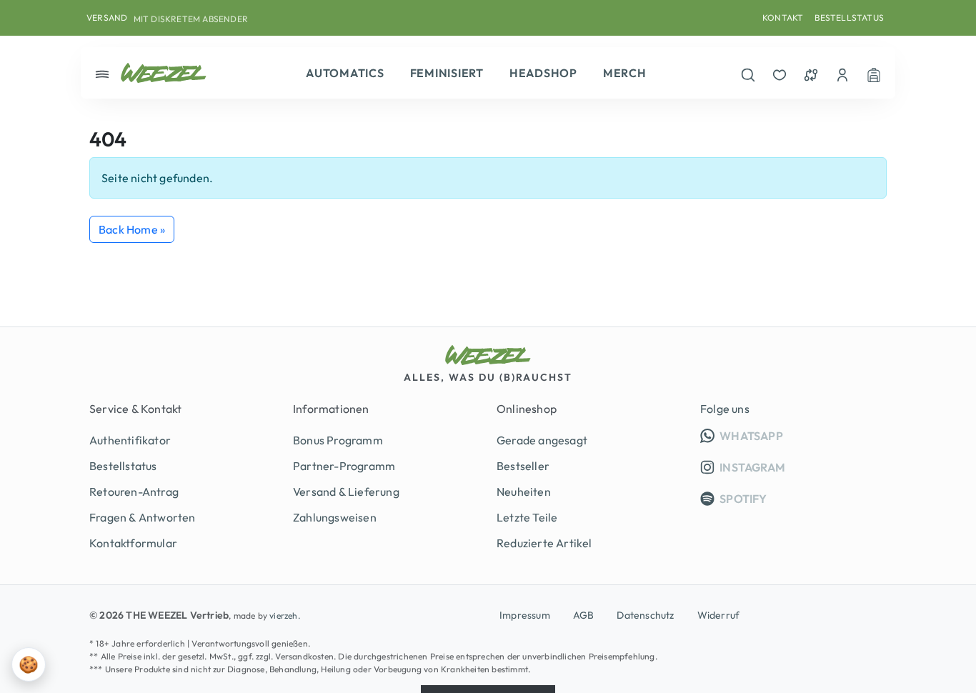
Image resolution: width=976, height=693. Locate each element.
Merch (625, 73)
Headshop (543, 73)
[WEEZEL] (163, 73)
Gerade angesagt (542, 440)
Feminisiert (447, 73)
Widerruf (718, 615)
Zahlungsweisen (335, 517)
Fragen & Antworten (142, 517)
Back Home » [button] (132, 229)
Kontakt (782, 17)
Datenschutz (645, 615)
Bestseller (523, 466)
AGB (583, 615)
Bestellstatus (849, 17)
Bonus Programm (338, 440)
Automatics (345, 73)
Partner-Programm (344, 466)
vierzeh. (284, 615)
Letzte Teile (527, 517)
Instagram (751, 467)
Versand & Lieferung (346, 491)
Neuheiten (524, 491)
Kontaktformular (133, 543)
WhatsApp (802, 435)
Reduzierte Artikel (544, 543)
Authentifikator (130, 440)
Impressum (524, 615)
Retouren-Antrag (134, 491)
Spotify (742, 499)
